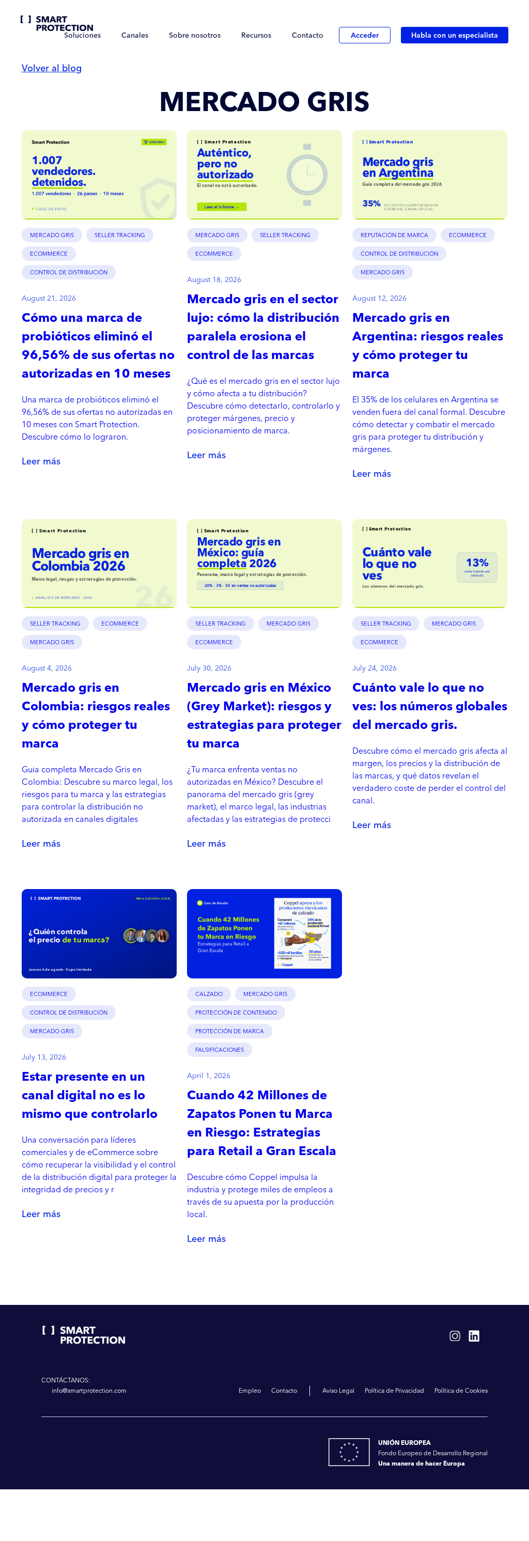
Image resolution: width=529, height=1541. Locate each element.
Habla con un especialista (454, 35)
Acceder (365, 35)
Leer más (41, 460)
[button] (82, 35)
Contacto (307, 35)
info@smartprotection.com (89, 1390)
